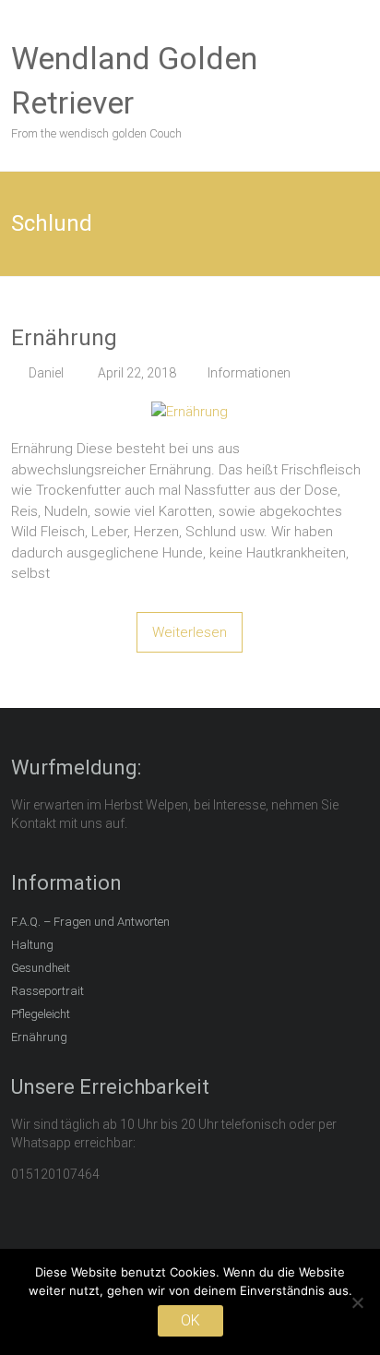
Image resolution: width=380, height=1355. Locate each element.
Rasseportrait (47, 991)
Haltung (32, 945)
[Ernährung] (189, 411)
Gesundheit (40, 968)
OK (190, 1320)
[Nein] (357, 1302)
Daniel (46, 373)
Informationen (249, 373)
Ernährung (64, 338)
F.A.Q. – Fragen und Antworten (90, 922)
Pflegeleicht (40, 1014)
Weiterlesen (189, 632)
